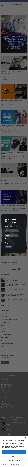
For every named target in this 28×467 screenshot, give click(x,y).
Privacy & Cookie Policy (7, 464)
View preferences (14, 460)
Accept (14, 452)
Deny (14, 456)
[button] (25, 437)
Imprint (24, 464)
